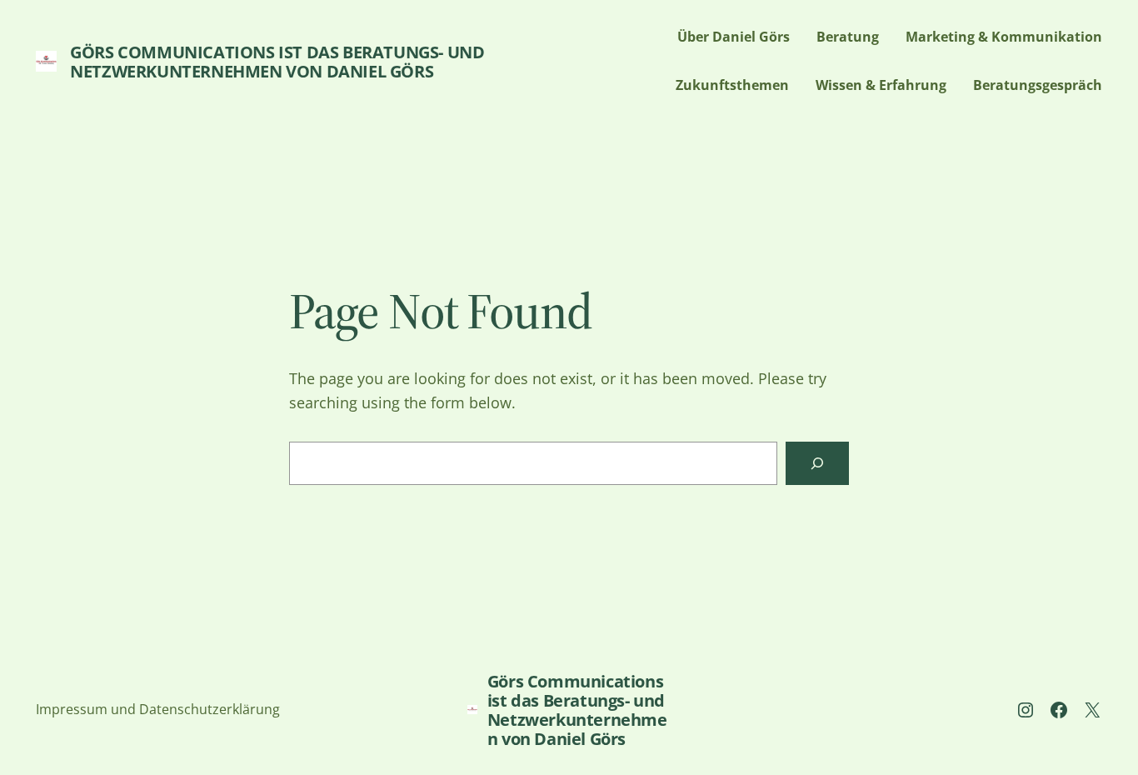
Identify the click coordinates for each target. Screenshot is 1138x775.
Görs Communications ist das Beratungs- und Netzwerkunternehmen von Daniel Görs (277, 61)
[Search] (817, 463)
